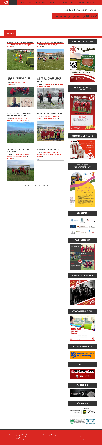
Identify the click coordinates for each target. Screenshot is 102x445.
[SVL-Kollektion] (82, 393)
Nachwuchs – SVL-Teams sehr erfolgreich (18, 150)
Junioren (10, 84)
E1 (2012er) (59, 84)
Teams (29, 2)
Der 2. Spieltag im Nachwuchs (48, 150)
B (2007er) (51, 116)
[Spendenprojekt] (82, 64)
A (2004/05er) (46, 152)
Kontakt (81, 2)
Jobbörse (73, 2)
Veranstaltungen (41, 2)
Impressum (82, 439)
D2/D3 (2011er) (16, 45)
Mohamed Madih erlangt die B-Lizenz (19, 78)
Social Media (91, 2)
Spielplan (21, 2)
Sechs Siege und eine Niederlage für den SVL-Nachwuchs (19, 114)
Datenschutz (82, 435)
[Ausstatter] (82, 373)
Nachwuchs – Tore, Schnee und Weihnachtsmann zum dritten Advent (49, 79)
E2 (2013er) (25, 45)
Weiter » (45, 185)
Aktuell (45, 45)
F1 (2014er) (47, 86)
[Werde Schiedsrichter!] (82, 328)
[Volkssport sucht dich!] (82, 292)
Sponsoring (62, 2)
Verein (52, 2)
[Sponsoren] (82, 225)
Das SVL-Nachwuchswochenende (20, 42)
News (12, 2)
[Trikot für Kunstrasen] (82, 149)
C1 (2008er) (51, 84)
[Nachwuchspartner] (82, 354)
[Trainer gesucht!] (82, 257)
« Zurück (26, 185)
